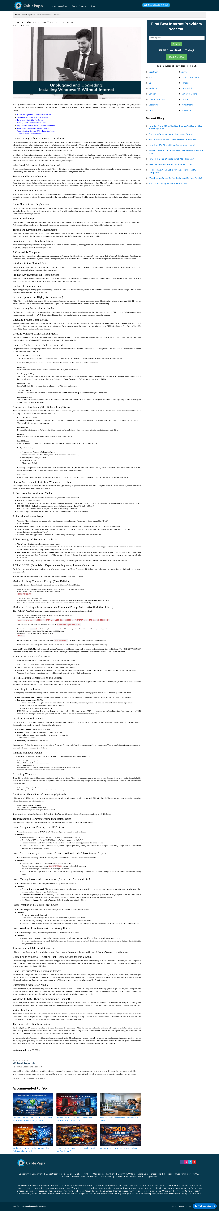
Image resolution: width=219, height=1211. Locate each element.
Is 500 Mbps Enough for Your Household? (168, 184)
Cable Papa (20, 15)
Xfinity (184, 72)
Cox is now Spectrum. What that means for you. (171, 134)
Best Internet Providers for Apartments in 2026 (170, 164)
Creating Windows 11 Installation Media (31, 123)
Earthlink (153, 94)
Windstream (187, 105)
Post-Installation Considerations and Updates (33, 128)
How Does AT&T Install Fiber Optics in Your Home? (172, 145)
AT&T (69, 1174)
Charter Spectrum (157, 99)
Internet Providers (79, 6)
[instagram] (186, 1162)
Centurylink (186, 88)
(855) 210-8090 (156, 5)
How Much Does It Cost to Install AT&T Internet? (171, 159)
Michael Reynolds (24, 1063)
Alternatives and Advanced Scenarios (30, 134)
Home (53, 6)
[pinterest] (194, 1162)
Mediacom (153, 88)
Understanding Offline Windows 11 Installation (34, 115)
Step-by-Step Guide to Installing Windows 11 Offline (36, 126)
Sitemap (192, 1206)
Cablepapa (30, 1206)
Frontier (185, 99)
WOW (196, 1174)
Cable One (153, 105)
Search (176, 44)
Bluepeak (92, 1177)
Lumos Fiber (78, 1177)
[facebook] (182, 1162)
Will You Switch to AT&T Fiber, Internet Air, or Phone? (173, 140)
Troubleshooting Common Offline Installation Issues (36, 131)
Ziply (151, 110)
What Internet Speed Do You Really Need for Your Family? (175, 178)
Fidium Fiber (106, 1177)
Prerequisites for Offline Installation (30, 120)
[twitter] (190, 1162)
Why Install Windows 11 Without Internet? (32, 117)
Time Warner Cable (190, 77)
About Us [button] (62, 6)
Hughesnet (151, 1177)
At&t (151, 77)
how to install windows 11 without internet (46, 15)
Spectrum (153, 72)
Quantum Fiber (182, 1174)
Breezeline (186, 110)
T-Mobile (185, 83)
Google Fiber (121, 1177)
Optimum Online (189, 94)
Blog (93, 6)
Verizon (66, 1177)
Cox (150, 83)
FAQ (180, 1206)
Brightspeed (136, 1177)
